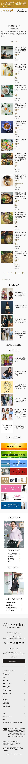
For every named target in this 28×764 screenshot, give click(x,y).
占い (4, 696)
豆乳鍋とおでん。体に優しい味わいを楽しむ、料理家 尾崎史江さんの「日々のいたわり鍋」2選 (20, 195)
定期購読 (10, 556)
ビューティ (6, 677)
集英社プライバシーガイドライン (8, 743)
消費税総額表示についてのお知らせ (9, 744)
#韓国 (16, 77)
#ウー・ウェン (17, 264)
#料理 (16, 55)
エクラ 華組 (6, 687)
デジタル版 (11, 559)
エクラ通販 (6, 703)
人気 (16, 41)
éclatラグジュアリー (9, 670)
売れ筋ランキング (10, 602)
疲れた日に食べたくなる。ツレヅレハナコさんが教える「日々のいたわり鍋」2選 (20, 234)
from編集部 (6, 706)
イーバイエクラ (10, 610)
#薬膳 (16, 185)
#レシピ (16, 57)
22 (23, 273)
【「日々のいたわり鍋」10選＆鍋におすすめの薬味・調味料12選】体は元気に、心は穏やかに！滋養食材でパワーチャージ (20, 157)
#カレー (16, 132)
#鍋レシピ (16, 205)
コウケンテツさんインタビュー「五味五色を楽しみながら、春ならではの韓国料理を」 (20, 49)
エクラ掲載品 (9, 605)
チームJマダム (7, 690)
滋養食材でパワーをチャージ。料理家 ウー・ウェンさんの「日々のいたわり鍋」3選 (21, 254)
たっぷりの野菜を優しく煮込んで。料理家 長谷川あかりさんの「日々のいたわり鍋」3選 (20, 215)
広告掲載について (6, 741)
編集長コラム (7, 693)
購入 (9, 561)
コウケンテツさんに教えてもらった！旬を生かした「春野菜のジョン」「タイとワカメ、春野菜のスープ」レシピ (20, 67)
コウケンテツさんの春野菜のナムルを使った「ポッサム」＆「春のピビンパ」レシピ (21, 88)
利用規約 (18, 743)
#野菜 (16, 75)
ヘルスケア (6, 680)
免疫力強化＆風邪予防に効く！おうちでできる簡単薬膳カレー (20, 123)
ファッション (6, 674)
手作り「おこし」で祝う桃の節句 (20, 140)
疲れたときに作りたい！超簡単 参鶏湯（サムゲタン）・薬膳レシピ (20, 176)
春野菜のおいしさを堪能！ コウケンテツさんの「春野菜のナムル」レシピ (21, 105)
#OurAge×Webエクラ (19, 183)
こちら (22, 736)
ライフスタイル (7, 683)
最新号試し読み (12, 554)
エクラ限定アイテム (11, 607)
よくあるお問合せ (14, 741)
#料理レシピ (17, 54)
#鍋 (15, 166)
